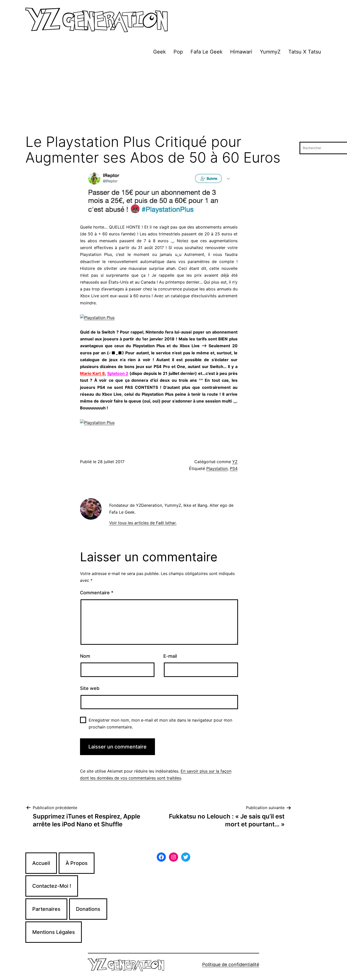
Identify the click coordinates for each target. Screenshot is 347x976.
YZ (235, 461)
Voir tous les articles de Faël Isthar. (143, 522)
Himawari (241, 52)
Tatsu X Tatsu (304, 52)
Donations (88, 909)
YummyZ (270, 52)
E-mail (170, 656)
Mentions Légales (53, 932)
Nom (85, 656)
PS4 (234, 468)
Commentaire (96, 592)
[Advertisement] (173, 96)
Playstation (217, 468)
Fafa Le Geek (207, 52)
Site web (89, 688)
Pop (178, 52)
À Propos (77, 863)
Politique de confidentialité (230, 964)
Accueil (41, 863)
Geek (159, 52)
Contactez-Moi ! (51, 886)
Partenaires (46, 909)
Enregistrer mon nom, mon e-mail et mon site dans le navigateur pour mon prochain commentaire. (160, 723)
